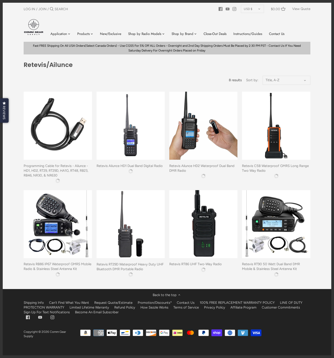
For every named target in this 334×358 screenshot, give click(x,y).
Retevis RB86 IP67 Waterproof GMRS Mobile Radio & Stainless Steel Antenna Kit (57, 266)
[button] (4, 110)
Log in (29, 9)
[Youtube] (227, 9)
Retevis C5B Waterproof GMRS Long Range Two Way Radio (275, 168)
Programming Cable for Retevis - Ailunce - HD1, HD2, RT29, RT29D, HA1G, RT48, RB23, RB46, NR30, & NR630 (56, 170)
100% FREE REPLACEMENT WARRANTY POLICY (237, 303)
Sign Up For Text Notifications (47, 312)
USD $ (248, 9)
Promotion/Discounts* (155, 303)
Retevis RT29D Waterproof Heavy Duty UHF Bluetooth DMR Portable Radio (130, 266)
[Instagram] (234, 9)
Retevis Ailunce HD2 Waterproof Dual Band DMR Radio (201, 168)
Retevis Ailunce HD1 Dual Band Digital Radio (130, 166)
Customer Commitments (281, 307)
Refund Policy (124, 307)
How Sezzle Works (154, 307)
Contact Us (185, 303)
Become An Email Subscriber (97, 312)
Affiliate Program (243, 307)
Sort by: (252, 80)
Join (42, 9)
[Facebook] (220, 9)
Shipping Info (34, 303)
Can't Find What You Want (69, 303)
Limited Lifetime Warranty (89, 307)
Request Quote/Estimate (113, 303)
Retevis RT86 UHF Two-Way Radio (195, 264)
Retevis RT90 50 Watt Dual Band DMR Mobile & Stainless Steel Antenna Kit (271, 266)
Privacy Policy (214, 307)
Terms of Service (186, 307)
